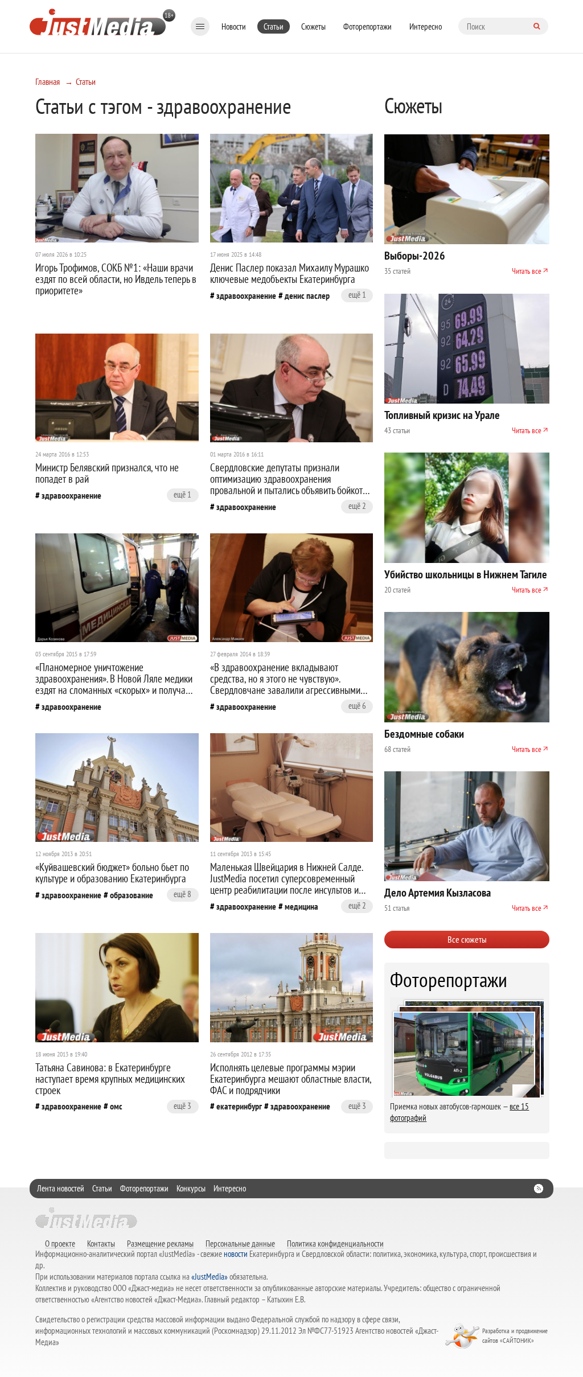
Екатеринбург (239, 1106)
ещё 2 (357, 505)
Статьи (274, 26)
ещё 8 (182, 894)
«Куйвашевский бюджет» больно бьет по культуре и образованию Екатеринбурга (112, 872)
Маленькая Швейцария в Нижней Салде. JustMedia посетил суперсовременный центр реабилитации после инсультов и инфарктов (286, 884)
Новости (233, 26)
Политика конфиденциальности (335, 1243)
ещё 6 (357, 705)
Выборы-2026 (414, 255)
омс (116, 1106)
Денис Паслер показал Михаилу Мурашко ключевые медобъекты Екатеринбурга (289, 273)
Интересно (425, 26)
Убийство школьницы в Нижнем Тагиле (465, 574)
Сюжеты (313, 26)
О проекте (60, 1243)
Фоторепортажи (367, 26)
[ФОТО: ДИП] (291, 188)
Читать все (526, 271)
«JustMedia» (209, 1276)
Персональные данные (240, 1243)
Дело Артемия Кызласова (437, 892)
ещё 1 (357, 294)
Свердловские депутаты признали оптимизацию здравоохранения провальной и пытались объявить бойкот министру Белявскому (286, 484)
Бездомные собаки (424, 733)
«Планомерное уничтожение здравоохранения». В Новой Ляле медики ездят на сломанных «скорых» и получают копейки (115, 684)
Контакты (101, 1243)
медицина (301, 906)
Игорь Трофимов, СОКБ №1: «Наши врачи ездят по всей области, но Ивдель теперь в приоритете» (115, 279)
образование (131, 895)
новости (236, 1253)
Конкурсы (191, 1188)
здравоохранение (246, 295)
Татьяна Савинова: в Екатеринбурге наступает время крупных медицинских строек (110, 1079)
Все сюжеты (467, 939)
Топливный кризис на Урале (442, 415)
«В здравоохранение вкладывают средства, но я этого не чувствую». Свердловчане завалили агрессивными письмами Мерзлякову (285, 684)
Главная (47, 81)
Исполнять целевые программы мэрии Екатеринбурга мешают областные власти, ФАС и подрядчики (290, 1079)
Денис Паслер (307, 295)
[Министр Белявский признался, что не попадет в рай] (117, 388)
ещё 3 (182, 1105)
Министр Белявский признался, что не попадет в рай (107, 473)
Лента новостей (60, 1188)
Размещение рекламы (160, 1243)
